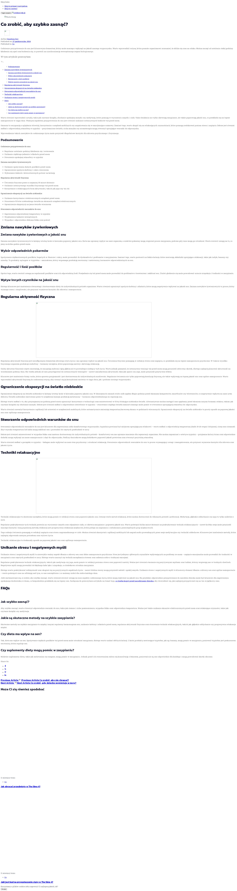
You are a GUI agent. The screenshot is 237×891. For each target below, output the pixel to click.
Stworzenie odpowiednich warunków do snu (22, 91)
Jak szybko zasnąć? (15, 104)
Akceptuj (3, 889)
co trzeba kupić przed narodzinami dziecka (134, 581)
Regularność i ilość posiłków (18, 79)
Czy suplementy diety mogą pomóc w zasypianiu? (26, 113)
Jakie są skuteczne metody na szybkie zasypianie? (26, 107)
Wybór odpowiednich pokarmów (20, 76)
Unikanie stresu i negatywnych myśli (19, 97)
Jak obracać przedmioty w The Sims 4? (20, 786)
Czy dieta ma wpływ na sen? (18, 110)
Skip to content (10, 8)
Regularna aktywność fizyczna (17, 85)
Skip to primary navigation (15, 6)
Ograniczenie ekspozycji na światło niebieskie (23, 88)
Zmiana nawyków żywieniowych (18, 70)
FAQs (6, 101)
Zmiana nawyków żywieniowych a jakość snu (25, 73)
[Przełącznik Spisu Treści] (2, 62)
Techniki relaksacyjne (13, 94)
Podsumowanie (14, 67)
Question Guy (12, 39)
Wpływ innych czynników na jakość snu (23, 82)
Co (13, 44)
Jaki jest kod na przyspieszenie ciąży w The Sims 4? (27, 882)
